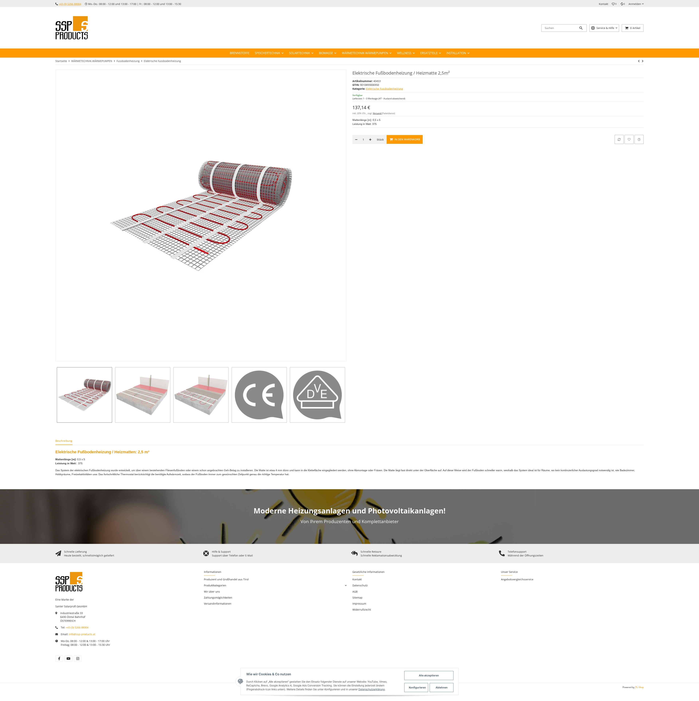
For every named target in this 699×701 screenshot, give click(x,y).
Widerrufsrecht (361, 609)
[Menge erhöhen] (370, 139)
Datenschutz (360, 585)
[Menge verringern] (356, 139)
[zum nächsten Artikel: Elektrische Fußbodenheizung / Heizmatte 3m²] (643, 61)
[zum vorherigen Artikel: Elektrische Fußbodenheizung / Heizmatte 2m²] (639, 61)
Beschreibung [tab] (63, 441)
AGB (355, 591)
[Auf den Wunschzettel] (629, 139)
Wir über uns (212, 591)
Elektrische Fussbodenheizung (384, 88)
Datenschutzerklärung (371, 689)
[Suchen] (583, 28)
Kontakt (603, 4)
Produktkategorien (215, 585)
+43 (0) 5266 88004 (70, 4)
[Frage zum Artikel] (639, 139)
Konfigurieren (417, 687)
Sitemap (357, 597)
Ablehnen (442, 687)
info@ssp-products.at (82, 634)
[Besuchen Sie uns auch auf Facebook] (59, 658)
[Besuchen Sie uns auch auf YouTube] (68, 658)
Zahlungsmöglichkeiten (218, 597)
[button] (614, 4)
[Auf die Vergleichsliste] (619, 139)
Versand (377, 113)
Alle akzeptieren (429, 675)
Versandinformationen (217, 603)
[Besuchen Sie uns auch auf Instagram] (78, 658)
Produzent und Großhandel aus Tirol (226, 579)
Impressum (359, 603)
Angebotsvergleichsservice (517, 579)
